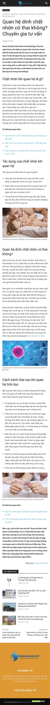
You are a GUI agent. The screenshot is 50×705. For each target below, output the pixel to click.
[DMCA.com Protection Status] (38, 702)
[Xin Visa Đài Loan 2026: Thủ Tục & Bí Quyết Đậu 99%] (9, 594)
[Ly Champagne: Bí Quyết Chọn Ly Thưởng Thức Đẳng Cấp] (9, 581)
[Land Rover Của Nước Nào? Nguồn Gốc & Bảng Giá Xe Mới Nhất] (9, 607)
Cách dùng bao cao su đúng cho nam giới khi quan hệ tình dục (11, 635)
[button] (4, 3)
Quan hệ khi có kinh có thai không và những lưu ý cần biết (37, 635)
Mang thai (6, 10)
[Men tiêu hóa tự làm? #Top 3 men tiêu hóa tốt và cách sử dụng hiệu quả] (9, 620)
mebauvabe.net (41, 563)
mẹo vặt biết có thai (35, 336)
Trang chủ (5, 14)
